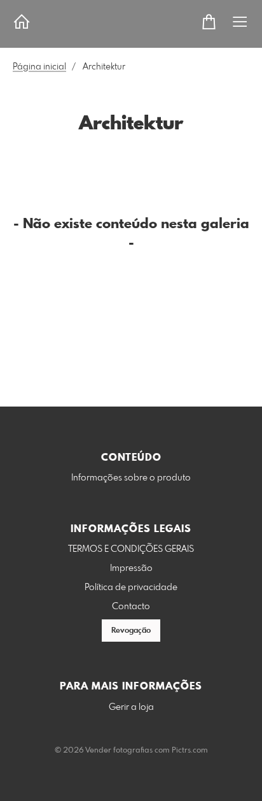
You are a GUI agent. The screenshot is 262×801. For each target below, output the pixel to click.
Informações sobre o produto (131, 477)
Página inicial (39, 66)
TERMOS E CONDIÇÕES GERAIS (131, 549)
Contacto (131, 606)
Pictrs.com (190, 750)
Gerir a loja (131, 707)
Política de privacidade (131, 587)
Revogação (131, 631)
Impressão (131, 568)
